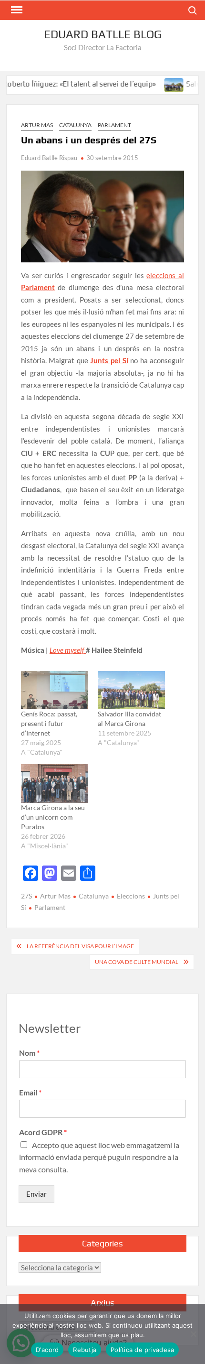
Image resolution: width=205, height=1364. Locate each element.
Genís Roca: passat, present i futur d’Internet (49, 723)
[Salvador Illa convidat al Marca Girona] (162, 83)
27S (26, 896)
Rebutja (84, 1349)
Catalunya (75, 125)
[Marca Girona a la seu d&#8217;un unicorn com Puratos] (54, 783)
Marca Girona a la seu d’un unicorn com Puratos (53, 817)
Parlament (114, 125)
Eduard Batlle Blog (103, 34)
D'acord (47, 1349)
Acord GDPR (43, 1132)
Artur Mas (37, 125)
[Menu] (15, 10)
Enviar (36, 1194)
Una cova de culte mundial (136, 961)
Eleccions (131, 896)
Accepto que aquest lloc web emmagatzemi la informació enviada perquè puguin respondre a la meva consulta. (99, 1157)
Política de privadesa (142, 1349)
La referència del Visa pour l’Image (80, 946)
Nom (29, 1052)
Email (30, 1092)
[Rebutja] (193, 1334)
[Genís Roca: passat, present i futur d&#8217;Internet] (54, 690)
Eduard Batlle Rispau (49, 158)
